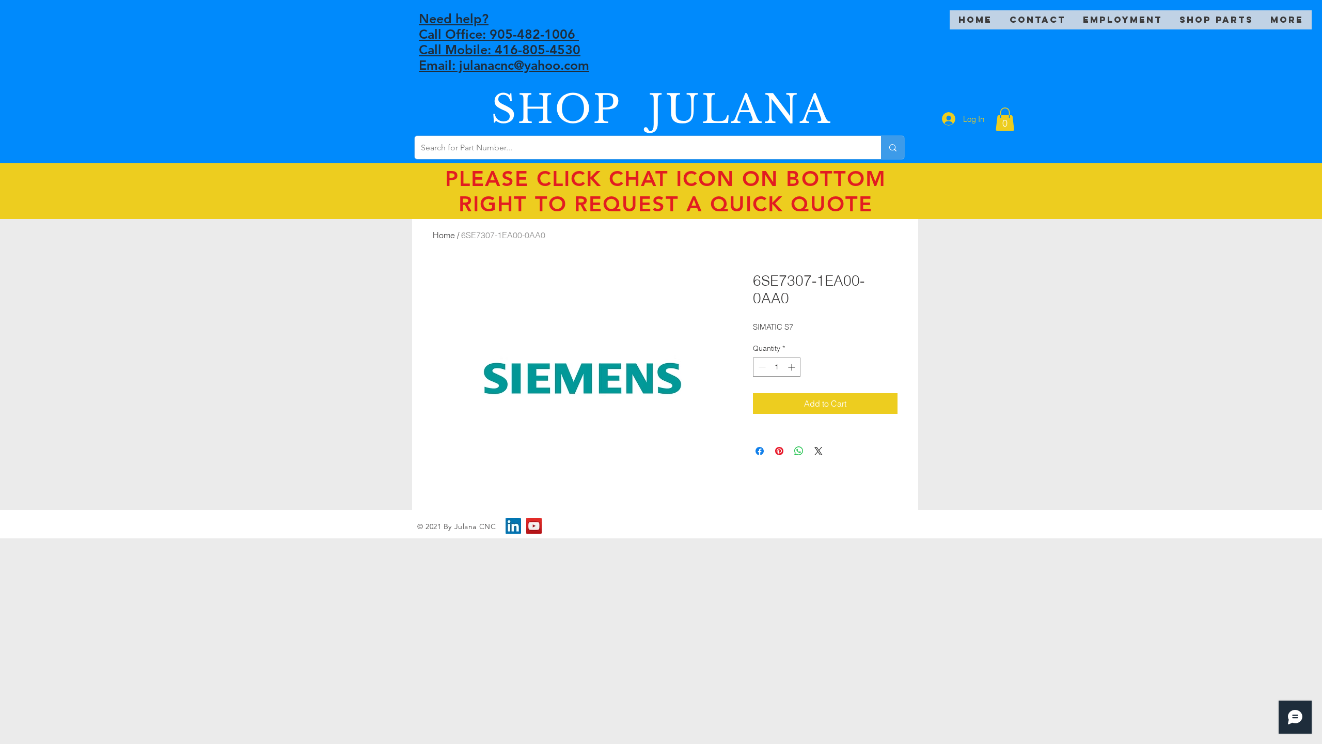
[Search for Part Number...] (892, 147)
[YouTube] (534, 526)
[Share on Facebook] (759, 451)
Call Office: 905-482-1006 (499, 34)
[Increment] (792, 367)
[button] (1005, 119)
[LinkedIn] (513, 526)
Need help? (454, 18)
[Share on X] (818, 451)
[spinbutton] (776, 367)
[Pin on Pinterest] (779, 451)
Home (444, 235)
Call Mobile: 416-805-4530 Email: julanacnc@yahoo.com (504, 57)
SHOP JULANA (661, 109)
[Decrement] (760, 367)
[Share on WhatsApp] (799, 451)
